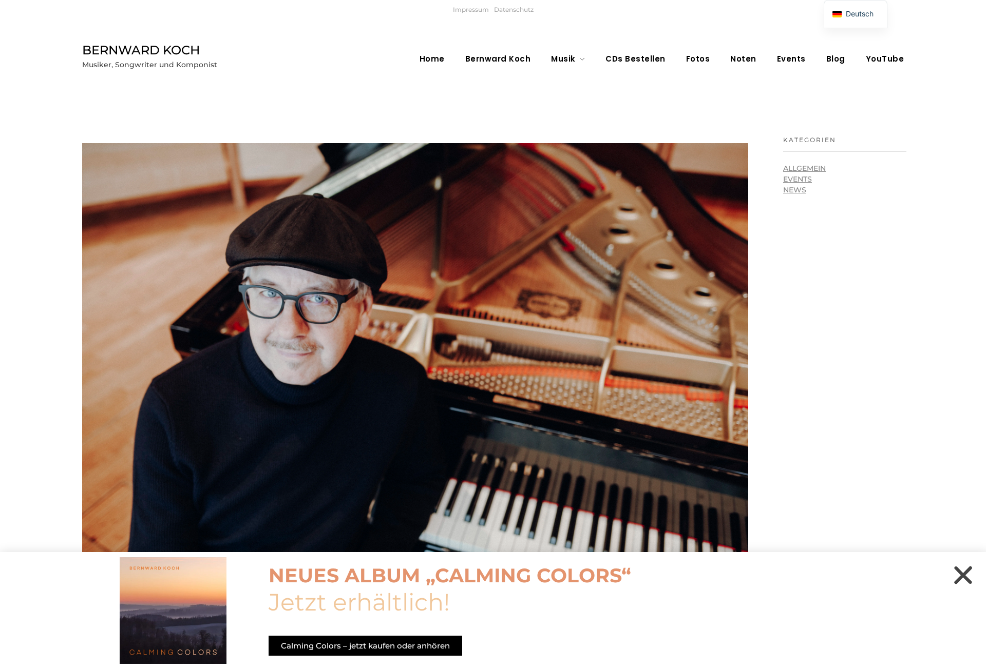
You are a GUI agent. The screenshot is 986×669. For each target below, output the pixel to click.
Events (797, 179)
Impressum (471, 9)
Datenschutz (514, 9)
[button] (963, 574)
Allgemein (804, 168)
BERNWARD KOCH (141, 50)
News (794, 189)
